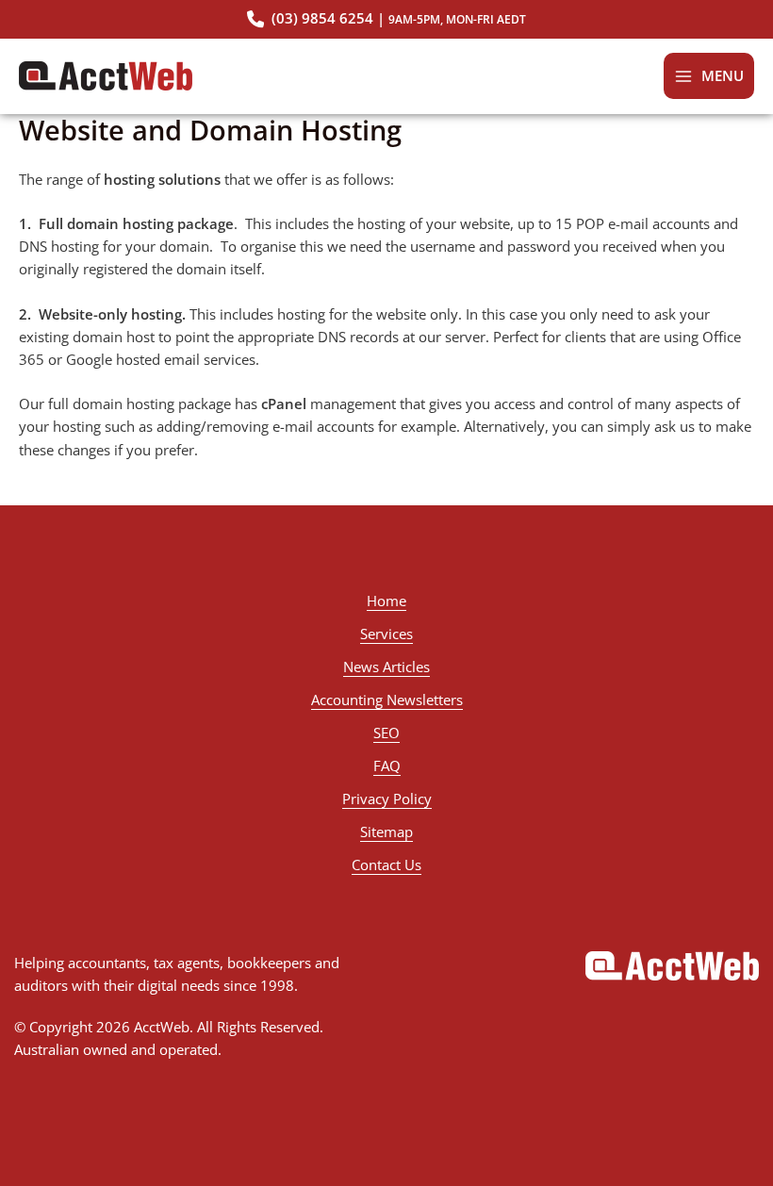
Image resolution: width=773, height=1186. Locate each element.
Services (386, 633)
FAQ (387, 765)
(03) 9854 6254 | (397, 18)
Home (386, 600)
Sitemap (386, 831)
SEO (386, 732)
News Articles (386, 666)
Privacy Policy (387, 798)
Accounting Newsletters (387, 699)
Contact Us (386, 864)
